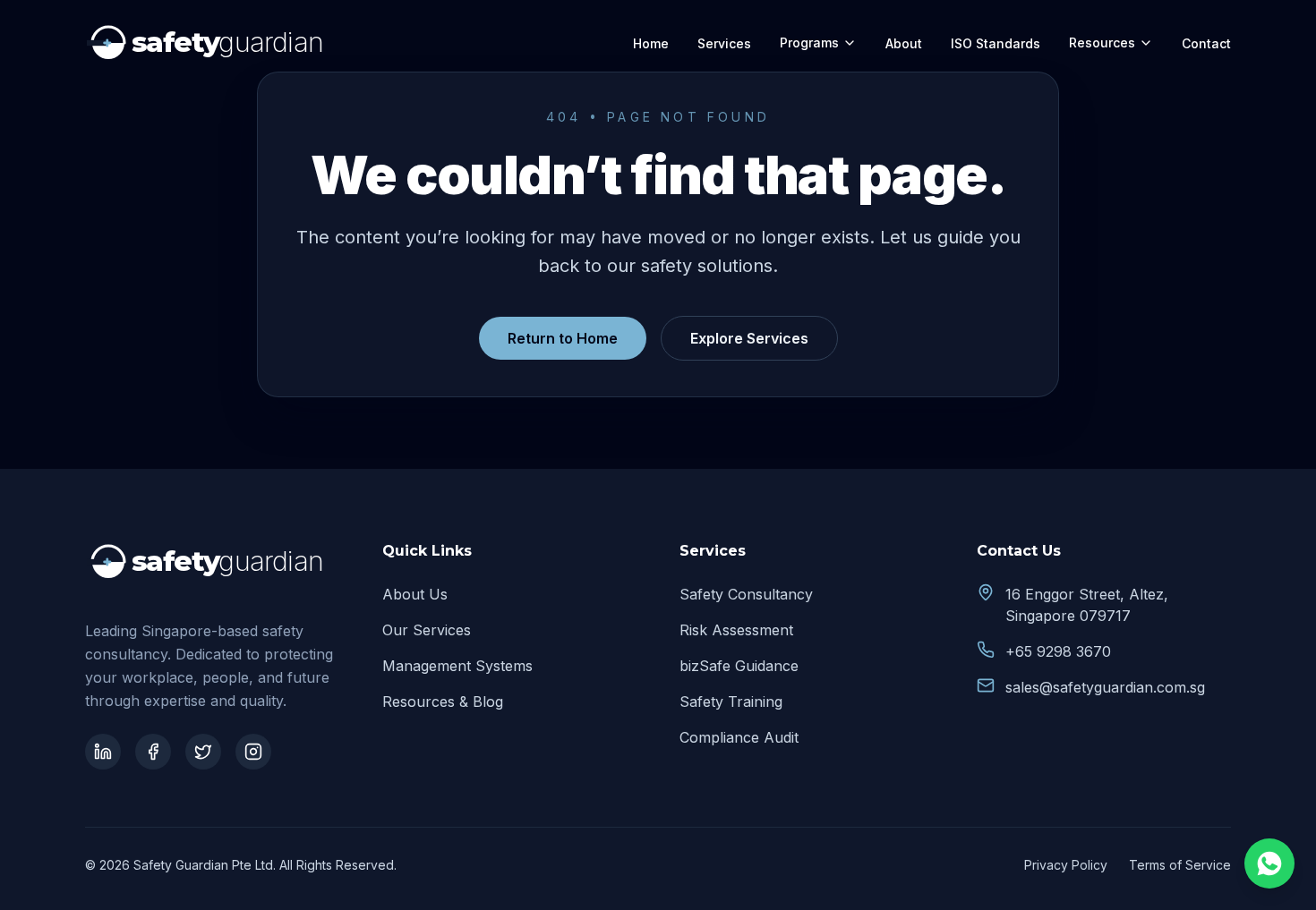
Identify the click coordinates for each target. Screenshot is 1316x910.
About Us (415, 594)
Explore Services (749, 338)
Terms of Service (1180, 864)
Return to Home (563, 338)
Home (651, 43)
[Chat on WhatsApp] (1269, 863)
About (903, 43)
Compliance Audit (739, 737)
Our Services (426, 630)
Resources (1102, 42)
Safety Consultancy (746, 594)
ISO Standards (995, 43)
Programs (809, 42)
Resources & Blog (442, 701)
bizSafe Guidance (739, 666)
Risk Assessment (736, 630)
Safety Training (730, 701)
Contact (1206, 43)
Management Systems (457, 666)
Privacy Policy (1065, 864)
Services (724, 43)
